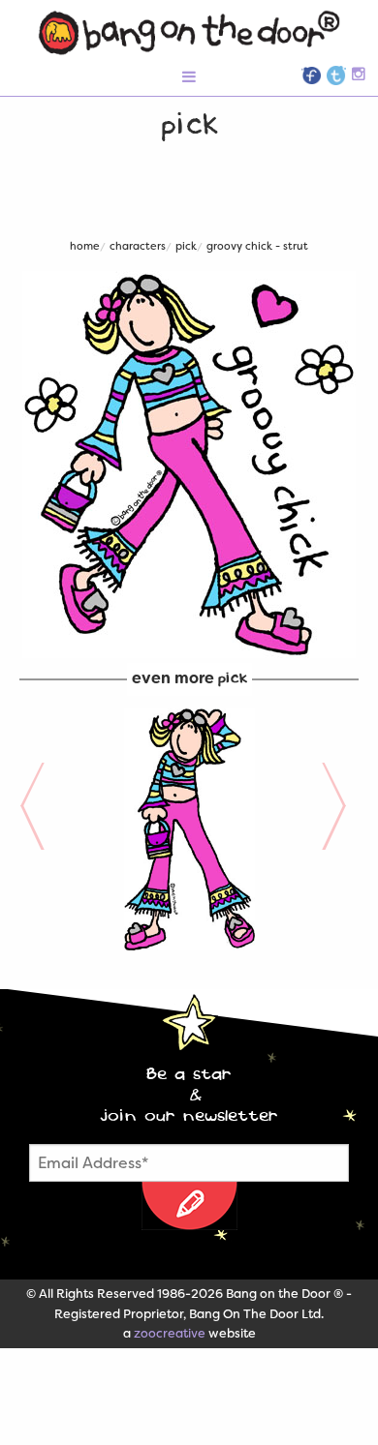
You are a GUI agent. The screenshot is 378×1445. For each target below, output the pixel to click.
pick (186, 246)
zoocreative (169, 1333)
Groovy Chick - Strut (257, 246)
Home (85, 246)
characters (138, 246)
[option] (189, 829)
